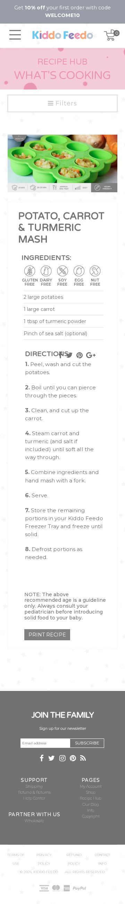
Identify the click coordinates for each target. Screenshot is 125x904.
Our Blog (90, 804)
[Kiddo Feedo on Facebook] (42, 759)
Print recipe (47, 635)
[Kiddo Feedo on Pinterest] (73, 759)
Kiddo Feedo (45, 872)
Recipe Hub (90, 798)
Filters (65, 103)
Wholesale (34, 821)
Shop (90, 792)
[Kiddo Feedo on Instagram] (62, 759)
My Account (91, 786)
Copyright (91, 816)
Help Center (34, 798)
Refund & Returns (34, 792)
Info (90, 810)
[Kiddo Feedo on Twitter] (51, 759)
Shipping (34, 786)
